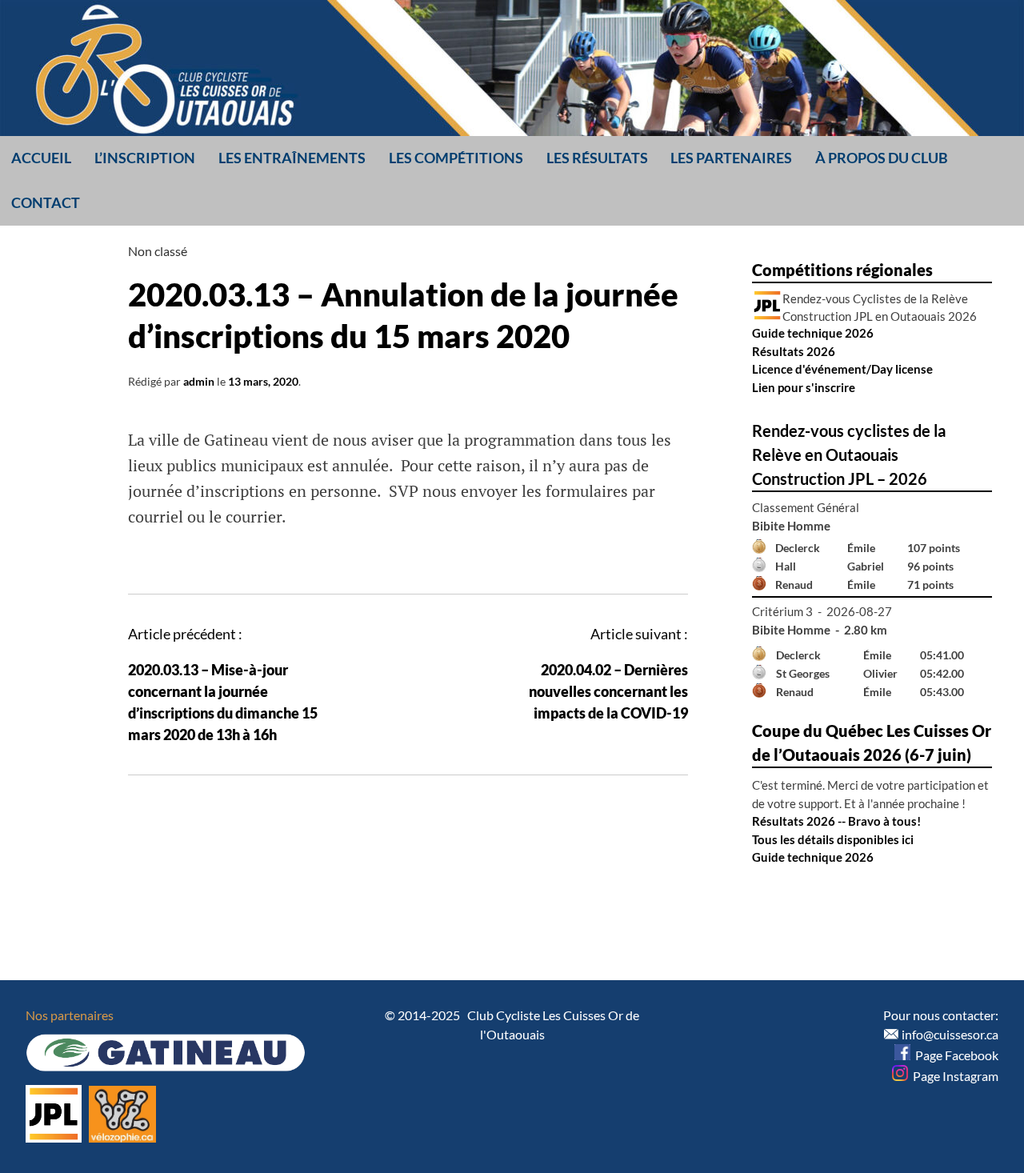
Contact (45, 202)
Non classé (157, 250)
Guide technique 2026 (813, 333)
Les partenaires (731, 157)
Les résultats (597, 157)
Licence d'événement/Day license (842, 369)
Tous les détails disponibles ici (833, 839)
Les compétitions (456, 157)
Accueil (41, 157)
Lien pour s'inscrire (803, 387)
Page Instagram (953, 1075)
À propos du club (881, 157)
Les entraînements (292, 157)
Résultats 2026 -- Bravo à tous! (836, 821)
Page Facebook (954, 1055)
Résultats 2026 (793, 351)
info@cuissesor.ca (950, 1034)
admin (198, 381)
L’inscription (144, 157)
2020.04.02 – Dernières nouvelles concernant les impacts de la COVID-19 (608, 691)
